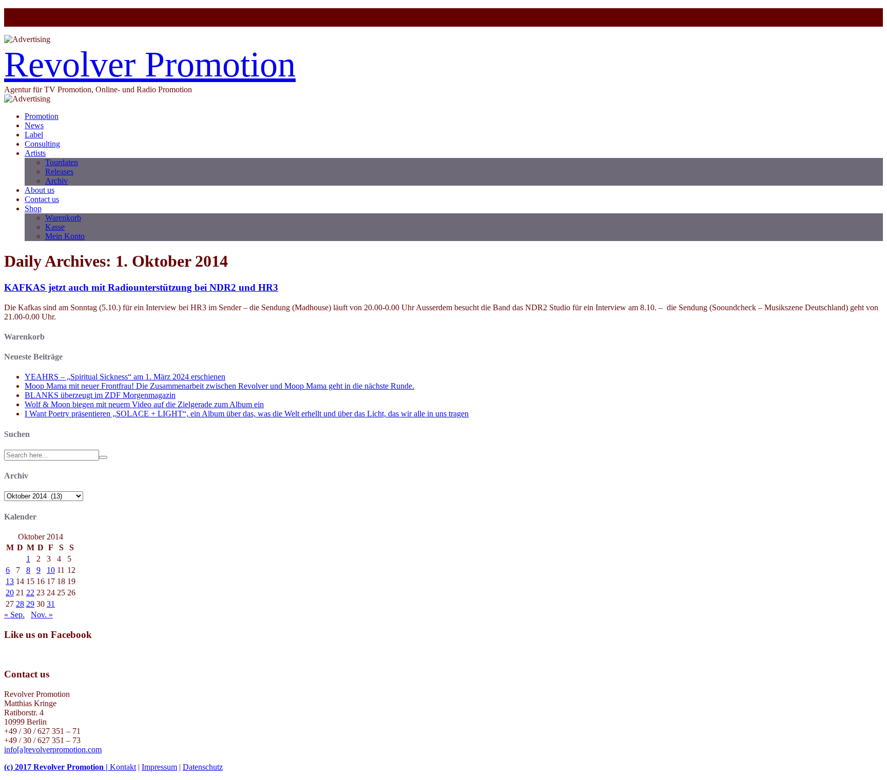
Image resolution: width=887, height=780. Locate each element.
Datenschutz (203, 767)
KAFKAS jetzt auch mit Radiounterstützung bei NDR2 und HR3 (141, 287)
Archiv (56, 180)
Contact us (42, 199)
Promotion (42, 116)
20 (10, 592)
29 (30, 603)
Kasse (55, 227)
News (34, 125)
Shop (33, 208)
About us (39, 190)
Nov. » (42, 614)
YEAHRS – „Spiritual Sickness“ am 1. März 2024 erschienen (125, 376)
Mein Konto (65, 236)
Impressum (159, 767)
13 (10, 581)
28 (20, 603)
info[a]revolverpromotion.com (53, 749)
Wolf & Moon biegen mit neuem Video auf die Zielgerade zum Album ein (144, 404)
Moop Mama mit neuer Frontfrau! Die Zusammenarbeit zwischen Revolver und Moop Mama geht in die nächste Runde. (219, 386)
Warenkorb (63, 217)
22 (30, 592)
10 (51, 570)
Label (34, 134)
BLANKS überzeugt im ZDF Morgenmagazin (100, 395)
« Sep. (14, 614)
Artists (35, 153)
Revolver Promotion (150, 64)
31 (51, 603)
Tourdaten (61, 162)
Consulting (42, 143)
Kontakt (123, 767)
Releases (59, 171)
